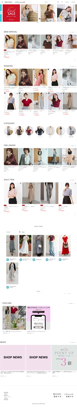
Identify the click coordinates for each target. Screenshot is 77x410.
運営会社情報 (6, 399)
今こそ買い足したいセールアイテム (12, 331)
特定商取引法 (6, 395)
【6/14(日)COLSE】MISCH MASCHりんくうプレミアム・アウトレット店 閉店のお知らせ (38, 372)
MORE (38, 291)
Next (75, 60)
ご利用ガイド (6, 393)
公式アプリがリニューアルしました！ (37, 331)
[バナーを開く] (11, 13)
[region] (38, 13)
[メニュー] (2, 2)
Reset (23, 232)
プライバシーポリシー (7, 396)
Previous (67, 60)
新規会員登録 (6, 392)
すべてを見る (72, 32)
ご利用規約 (5, 398)
